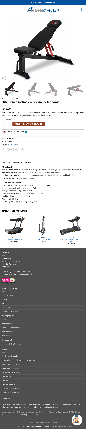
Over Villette (6, 376)
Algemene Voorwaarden (11, 328)
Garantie (5, 303)
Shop (47, 423)
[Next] (80, 49)
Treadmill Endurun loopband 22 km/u (71, 240)
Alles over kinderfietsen (11, 388)
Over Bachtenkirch (9, 384)
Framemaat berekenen (11, 372)
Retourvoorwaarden (10, 311)
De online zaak (67, 426)
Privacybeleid (7, 332)
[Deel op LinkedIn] (22, 149)
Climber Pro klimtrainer (43, 239)
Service (4, 299)
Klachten (5, 319)
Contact (54, 423)
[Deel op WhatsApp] (3, 149)
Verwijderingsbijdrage (10, 392)
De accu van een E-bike (11, 364)
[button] (3, 9)
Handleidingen (7, 323)
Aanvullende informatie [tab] (22, 162)
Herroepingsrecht (9, 315)
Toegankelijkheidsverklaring (12, 344)
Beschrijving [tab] (6, 162)
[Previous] (6, 49)
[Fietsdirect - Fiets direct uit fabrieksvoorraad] (43, 9)
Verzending (6, 307)
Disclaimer (6, 336)
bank (16, 98)
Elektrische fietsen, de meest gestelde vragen (19, 360)
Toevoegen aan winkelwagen (29, 124)
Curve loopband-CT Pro (15, 239)
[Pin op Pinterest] (18, 149)
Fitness (10, 98)
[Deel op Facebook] (7, 149)
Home (4, 98)
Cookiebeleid (7, 340)
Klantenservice (7, 295)
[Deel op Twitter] (11, 149)
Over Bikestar (7, 380)
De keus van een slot (10, 368)
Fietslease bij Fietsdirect (11, 356)
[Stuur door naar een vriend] (15, 149)
